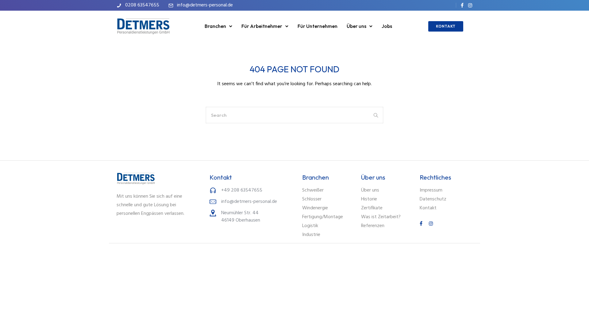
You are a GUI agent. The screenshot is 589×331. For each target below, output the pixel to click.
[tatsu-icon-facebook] (462, 5)
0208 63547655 (142, 5)
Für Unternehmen (317, 26)
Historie (369, 199)
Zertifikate (372, 208)
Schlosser (311, 199)
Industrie (311, 235)
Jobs (387, 26)
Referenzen (372, 226)
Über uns (356, 26)
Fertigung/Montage (322, 217)
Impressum (431, 190)
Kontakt (428, 208)
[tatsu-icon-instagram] (470, 5)
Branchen (215, 26)
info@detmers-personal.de (205, 5)
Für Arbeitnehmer (261, 26)
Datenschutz (433, 199)
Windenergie (315, 208)
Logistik (310, 226)
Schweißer (313, 190)
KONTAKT (446, 26)
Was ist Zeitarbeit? (381, 217)
